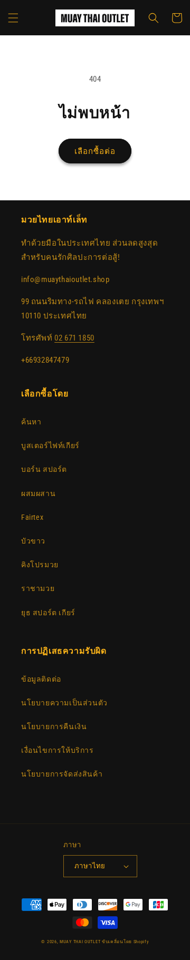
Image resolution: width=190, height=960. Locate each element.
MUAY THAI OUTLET (80, 941)
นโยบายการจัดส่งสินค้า (61, 774)
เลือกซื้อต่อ (95, 151)
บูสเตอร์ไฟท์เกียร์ (50, 445)
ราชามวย (37, 588)
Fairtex (32, 517)
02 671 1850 (74, 338)
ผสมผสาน (38, 493)
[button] (13, 18)
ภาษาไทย (90, 866)
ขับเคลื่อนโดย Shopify (125, 941)
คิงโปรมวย (40, 564)
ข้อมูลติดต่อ (41, 679)
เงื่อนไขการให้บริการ (57, 750)
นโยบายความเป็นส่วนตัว (64, 703)
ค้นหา (31, 422)
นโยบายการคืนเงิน (54, 726)
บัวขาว (33, 541)
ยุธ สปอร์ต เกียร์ (48, 612)
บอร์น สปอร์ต (44, 469)
